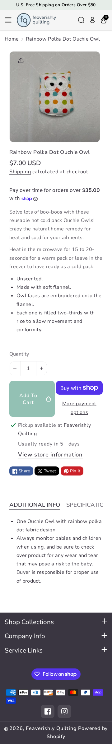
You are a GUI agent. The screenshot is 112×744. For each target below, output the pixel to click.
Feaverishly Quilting (51, 728)
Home (12, 39)
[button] (10, 20)
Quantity (19, 354)
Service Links (24, 650)
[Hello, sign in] (92, 20)
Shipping (20, 171)
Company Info (25, 636)
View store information (50, 454)
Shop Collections (29, 622)
